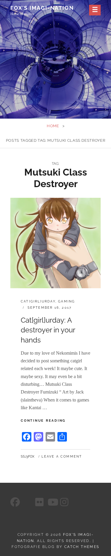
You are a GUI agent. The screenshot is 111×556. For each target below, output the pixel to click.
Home (53, 126)
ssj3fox (27, 456)
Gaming (66, 301)
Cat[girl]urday (38, 301)
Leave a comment (61, 456)
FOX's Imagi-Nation (42, 8)
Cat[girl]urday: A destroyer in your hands (48, 330)
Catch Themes (81, 547)
